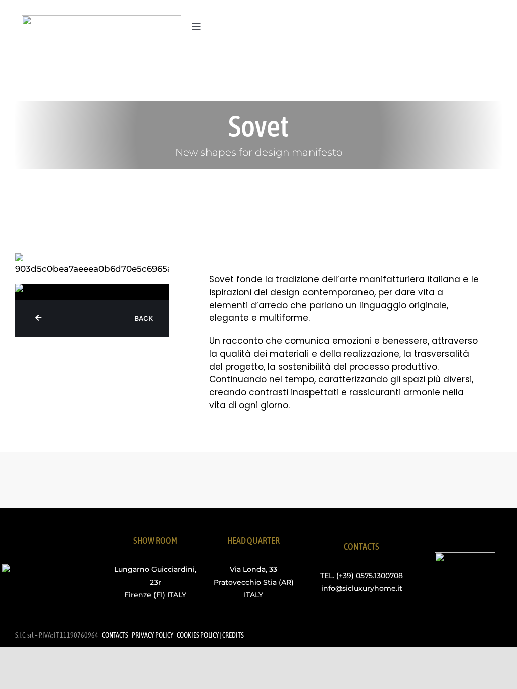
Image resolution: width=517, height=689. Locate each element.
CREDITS (233, 635)
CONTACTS (115, 635)
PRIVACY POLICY (152, 635)
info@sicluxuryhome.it (361, 588)
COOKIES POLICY (198, 635)
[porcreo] (465, 556)
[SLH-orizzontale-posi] (101, 19)
